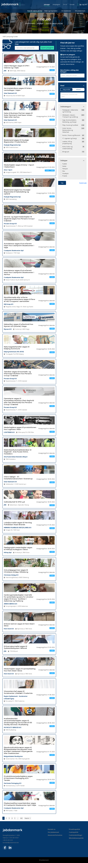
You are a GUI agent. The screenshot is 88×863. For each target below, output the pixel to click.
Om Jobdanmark (53, 832)
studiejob (65, 173)
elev (63, 171)
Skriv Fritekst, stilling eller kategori (69, 71)
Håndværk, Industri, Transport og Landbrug (70, 116)
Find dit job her (67, 43)
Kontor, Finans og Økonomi (71, 135)
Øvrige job (65, 152)
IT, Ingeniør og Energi (69, 138)
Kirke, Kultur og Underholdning (67, 147)
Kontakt (72, 4)
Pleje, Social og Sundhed (70, 125)
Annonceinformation (55, 835)
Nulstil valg (83, 183)
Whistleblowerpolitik (76, 838)
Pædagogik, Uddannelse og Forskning (70, 111)
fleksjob (65, 169)
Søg (62, 183)
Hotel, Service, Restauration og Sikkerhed (67, 130)
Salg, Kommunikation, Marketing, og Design (69, 121)
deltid (64, 166)
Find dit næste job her (34, 11)
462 (21, 818)
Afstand (78, 89)
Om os (65, 4)
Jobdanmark (30, 23)
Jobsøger (47, 4)
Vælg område (66, 89)
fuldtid (64, 164)
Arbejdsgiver (56, 4)
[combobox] (72, 76)
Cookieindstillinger (75, 835)
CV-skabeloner (66, 11)
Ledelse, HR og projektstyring (67, 142)
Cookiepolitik (73, 832)
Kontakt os (51, 829)
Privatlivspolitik (74, 829)
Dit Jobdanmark (80, 11)
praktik (64, 176)
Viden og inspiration (50, 11)
